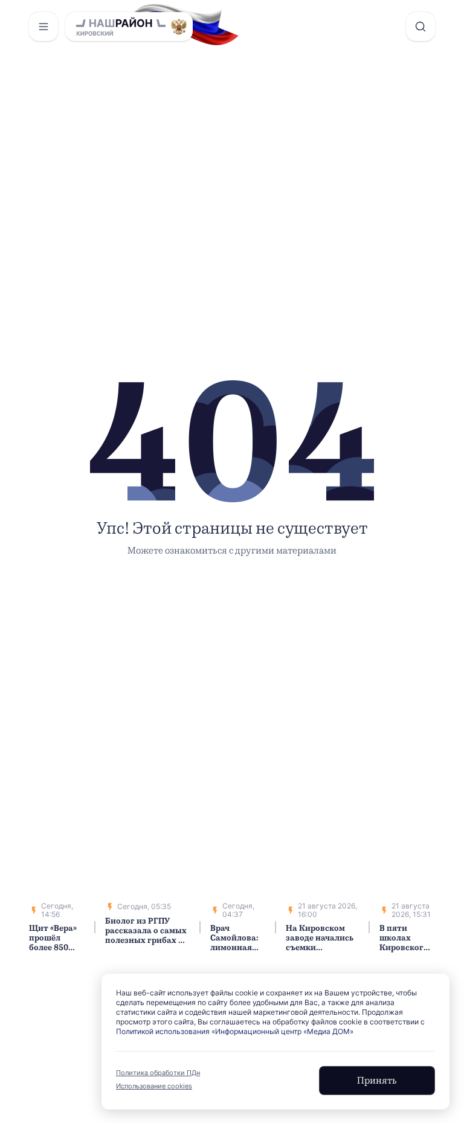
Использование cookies (154, 1086)
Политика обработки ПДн (158, 1072)
